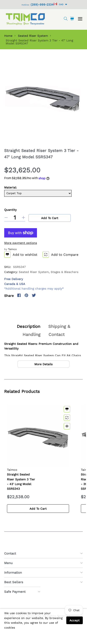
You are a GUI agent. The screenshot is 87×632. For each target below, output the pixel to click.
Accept (74, 620)
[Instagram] (41, 295)
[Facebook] (19, 295)
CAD (60, 4)
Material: (10, 187)
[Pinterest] (26, 295)
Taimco (12, 249)
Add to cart (49, 218)
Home (8, 35)
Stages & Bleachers (64, 272)
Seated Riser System (33, 35)
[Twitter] (34, 295)
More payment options (20, 243)
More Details (43, 364)
